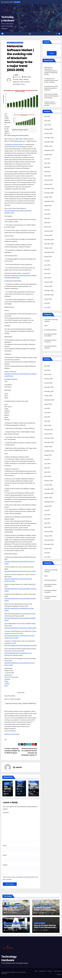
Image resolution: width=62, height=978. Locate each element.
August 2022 (48, 299)
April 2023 (47, 273)
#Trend (23, 84)
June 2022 (47, 307)
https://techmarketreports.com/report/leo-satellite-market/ (20, 628)
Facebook (7, 679)
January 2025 (48, 184)
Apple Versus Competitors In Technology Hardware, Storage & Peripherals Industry (50, 71)
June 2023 (47, 265)
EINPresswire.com (19, 141)
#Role (22, 82)
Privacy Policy (57, 971)
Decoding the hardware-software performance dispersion (51, 88)
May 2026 (47, 116)
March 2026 (47, 125)
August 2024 (48, 205)
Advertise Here (42, 971)
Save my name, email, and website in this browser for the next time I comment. (20, 878)
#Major (21, 79)
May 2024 (47, 218)
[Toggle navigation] (30, 33)
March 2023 (47, 277)
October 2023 (48, 248)
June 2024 (47, 214)
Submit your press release (11, 734)
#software (27, 82)
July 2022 (47, 303)
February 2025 (48, 180)
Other (6, 685)
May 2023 (47, 269)
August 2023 (48, 256)
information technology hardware (51, 570)
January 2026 (48, 133)
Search (46, 42)
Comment (6, 812)
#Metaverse (16, 82)
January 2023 (48, 286)
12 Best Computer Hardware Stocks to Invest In (50, 103)
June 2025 (47, 163)
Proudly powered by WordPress (8, 972)
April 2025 (47, 171)
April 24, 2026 (39, 930)
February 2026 (48, 129)
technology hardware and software (50, 585)
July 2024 (47, 210)
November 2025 (49, 142)
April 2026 (47, 120)
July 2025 (47, 159)
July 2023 (47, 260)
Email (5, 855)
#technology (16, 84)
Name (5, 845)
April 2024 (47, 222)
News (46, 325)
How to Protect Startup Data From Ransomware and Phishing (51, 96)
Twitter (6, 681)
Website (5, 865)
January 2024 (48, 235)
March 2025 (47, 176)
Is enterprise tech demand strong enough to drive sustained (51, 80)
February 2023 (48, 282)
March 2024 (47, 227)
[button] (56, 33)
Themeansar (4, 973)
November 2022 (49, 294)
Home (36, 971)
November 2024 (49, 193)
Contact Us (50, 971)
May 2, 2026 (38, 912)
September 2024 (49, 201)
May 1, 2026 (8, 930)
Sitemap (59, 974)
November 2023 (49, 243)
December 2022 (49, 290)
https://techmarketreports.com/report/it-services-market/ (20, 571)
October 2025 (48, 146)
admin (16, 75)
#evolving (15, 79)
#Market (26, 79)
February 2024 (48, 231)
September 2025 (49, 150)
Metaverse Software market (15, 144)
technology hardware (50, 329)
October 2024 (48, 197)
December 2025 (49, 137)
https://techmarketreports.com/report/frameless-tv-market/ (20, 645)
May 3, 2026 (8, 912)
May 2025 (47, 167)
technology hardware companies (50, 591)
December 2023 (49, 239)
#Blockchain (27, 77)
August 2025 (48, 154)
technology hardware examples (15, 42)
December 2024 (49, 188)
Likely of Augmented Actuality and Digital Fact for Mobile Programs (12, 751)
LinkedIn (6, 683)
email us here (8, 675)
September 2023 (49, 252)
